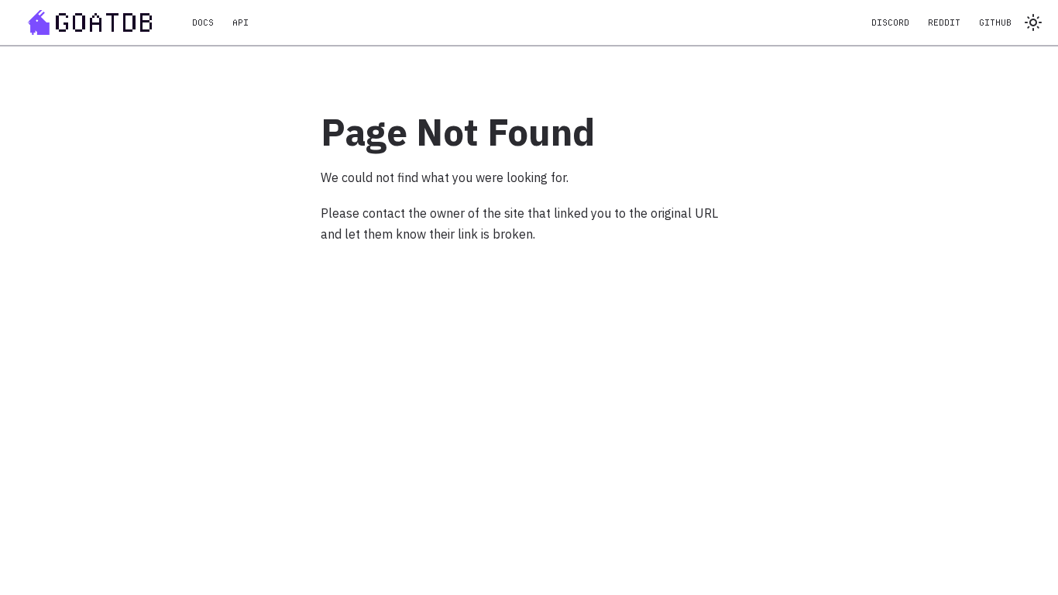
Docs (203, 22)
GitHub (995, 22)
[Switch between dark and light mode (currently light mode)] (1033, 22)
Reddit (944, 22)
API (240, 22)
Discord (890, 22)
